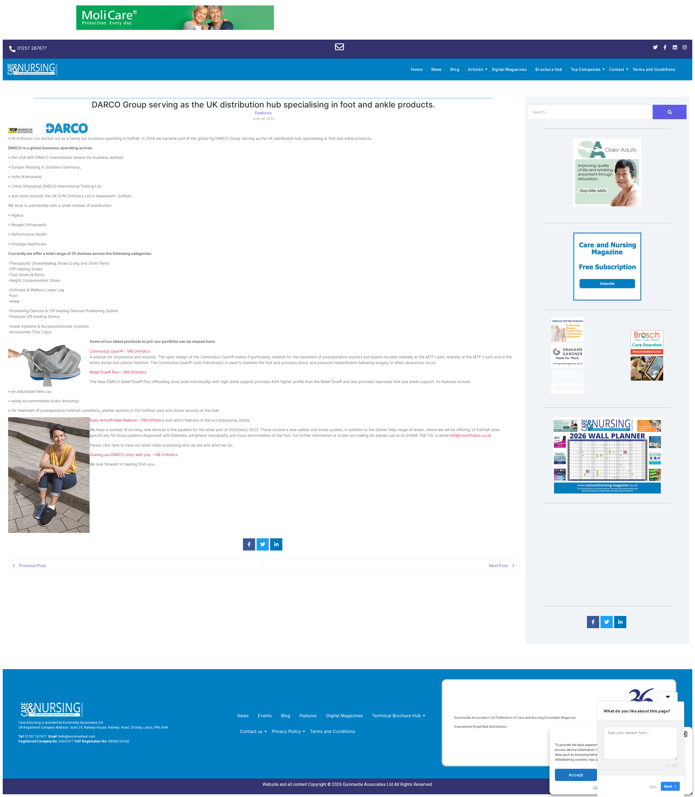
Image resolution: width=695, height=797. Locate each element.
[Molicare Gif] (175, 28)
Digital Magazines (509, 69)
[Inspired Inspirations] (647, 379)
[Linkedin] (675, 47)
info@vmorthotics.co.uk (470, 435)
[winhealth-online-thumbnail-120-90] (567, 340)
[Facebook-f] (665, 47)
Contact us (251, 731)
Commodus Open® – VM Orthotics (120, 351)
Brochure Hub (548, 69)
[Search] (670, 112)
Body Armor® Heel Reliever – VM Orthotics (127, 420)
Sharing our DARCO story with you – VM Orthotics (134, 454)
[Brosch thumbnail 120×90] (647, 353)
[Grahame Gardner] (567, 366)
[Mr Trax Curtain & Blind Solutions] (567, 392)
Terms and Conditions (654, 69)
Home (416, 69)
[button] (684, 734)
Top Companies (586, 69)
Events (265, 715)
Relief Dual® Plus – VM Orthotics (118, 372)
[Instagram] (685, 47)
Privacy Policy (286, 731)
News (436, 69)
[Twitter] (655, 47)
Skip (652, 786)
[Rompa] (607, 204)
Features (308, 715)
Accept (576, 774)
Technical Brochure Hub (396, 715)
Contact (616, 69)
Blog (454, 69)
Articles (475, 69)
